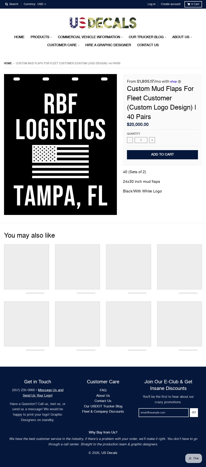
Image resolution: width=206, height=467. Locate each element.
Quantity (133, 134)
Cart (195, 4)
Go (194, 412)
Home (8, 63)
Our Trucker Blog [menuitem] (146, 37)
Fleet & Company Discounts (103, 411)
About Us (103, 396)
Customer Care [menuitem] (62, 45)
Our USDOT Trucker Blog (103, 406)
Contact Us (103, 401)
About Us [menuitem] (180, 37)
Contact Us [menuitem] (148, 45)
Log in (152, 4)
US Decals (109, 453)
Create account (170, 4)
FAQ (103, 390)
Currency (29, 4)
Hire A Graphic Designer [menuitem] (108, 45)
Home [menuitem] (19, 37)
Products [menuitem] (40, 37)
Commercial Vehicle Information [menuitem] (89, 37)
